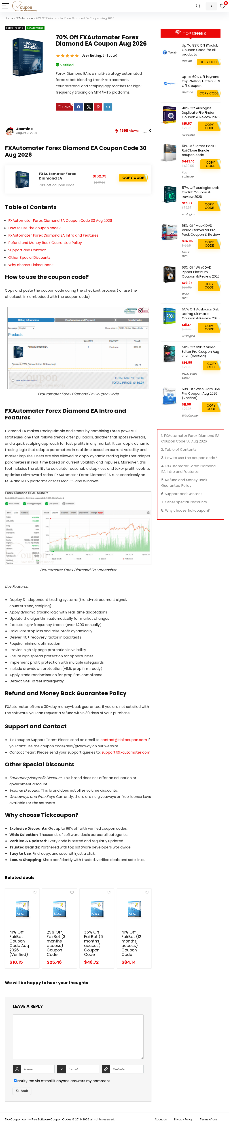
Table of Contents (181, 449)
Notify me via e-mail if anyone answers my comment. (64, 1080)
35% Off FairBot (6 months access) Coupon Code (93, 943)
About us (161, 1119)
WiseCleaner (190, 415)
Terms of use (208, 1119)
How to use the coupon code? (34, 228)
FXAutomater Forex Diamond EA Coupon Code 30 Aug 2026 (60, 220)
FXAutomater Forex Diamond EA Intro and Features (53, 235)
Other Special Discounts (29, 257)
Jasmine (24, 128)
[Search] (198, 6)
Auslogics (188, 135)
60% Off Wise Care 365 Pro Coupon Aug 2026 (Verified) (201, 393)
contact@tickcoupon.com (123, 739)
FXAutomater (24, 18)
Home (9, 18)
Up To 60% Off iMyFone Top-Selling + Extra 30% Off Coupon (201, 81)
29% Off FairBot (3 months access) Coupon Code (56, 943)
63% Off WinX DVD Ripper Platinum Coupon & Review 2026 (201, 272)
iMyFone (187, 92)
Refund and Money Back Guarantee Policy (45, 242)
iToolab (187, 61)
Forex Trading (14, 28)
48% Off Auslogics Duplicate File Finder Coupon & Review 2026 (201, 112)
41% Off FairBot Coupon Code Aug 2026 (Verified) (19, 943)
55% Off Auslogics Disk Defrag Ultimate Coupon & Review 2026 (201, 313)
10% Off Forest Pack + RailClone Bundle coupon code (199, 150)
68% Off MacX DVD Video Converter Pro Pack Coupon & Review (201, 230)
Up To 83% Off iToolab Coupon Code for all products (200, 50)
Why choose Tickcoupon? (30, 264)
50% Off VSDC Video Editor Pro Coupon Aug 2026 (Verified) (200, 351)
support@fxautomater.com (126, 752)
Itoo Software (187, 174)
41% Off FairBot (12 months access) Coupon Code (131, 943)
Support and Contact (27, 250)
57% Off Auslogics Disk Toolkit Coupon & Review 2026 (200, 192)
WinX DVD (185, 296)
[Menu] (5, 6)
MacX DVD (185, 254)
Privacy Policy (183, 1119)
